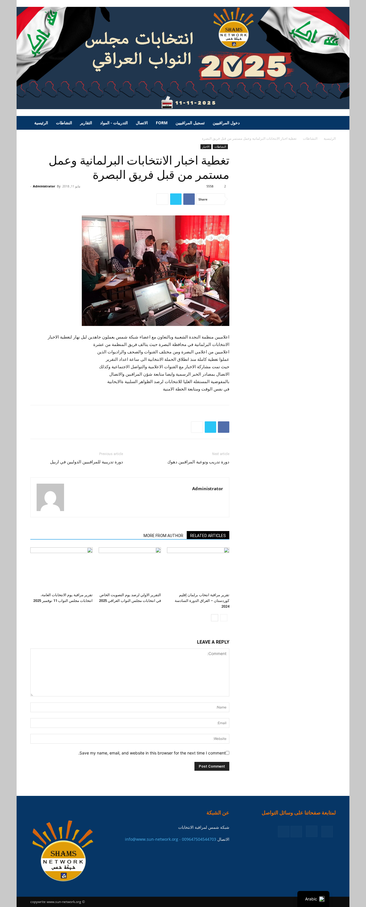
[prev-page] (223, 617)
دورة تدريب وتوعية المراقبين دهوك (198, 461)
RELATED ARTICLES (208, 535)
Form (162, 122)
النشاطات (64, 122)
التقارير (86, 122)
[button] (329, 123)
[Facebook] (189, 199)
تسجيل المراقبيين (190, 122)
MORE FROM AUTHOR (163, 535)
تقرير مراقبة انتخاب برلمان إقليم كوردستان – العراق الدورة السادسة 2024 (202, 600)
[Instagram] (311, 831)
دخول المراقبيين (226, 122)
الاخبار (206, 147)
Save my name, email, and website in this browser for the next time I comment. (152, 752)
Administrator (44, 186)
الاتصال (142, 122)
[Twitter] (176, 199)
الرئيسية (41, 122)
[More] (162, 199)
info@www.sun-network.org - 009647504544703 (170, 839)
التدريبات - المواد (114, 122)
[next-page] (214, 617)
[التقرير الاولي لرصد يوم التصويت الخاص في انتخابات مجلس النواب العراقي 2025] (130, 568)
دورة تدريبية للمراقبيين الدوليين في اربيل (86, 461)
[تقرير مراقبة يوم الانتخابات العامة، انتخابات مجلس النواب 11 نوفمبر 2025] (61, 568)
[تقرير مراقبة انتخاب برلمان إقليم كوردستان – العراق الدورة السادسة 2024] (198, 568)
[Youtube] (283, 831)
